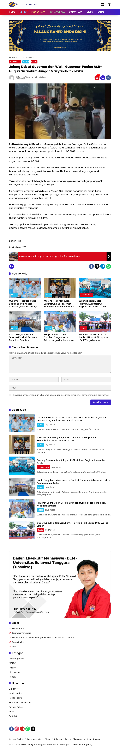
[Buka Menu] (102, 4)
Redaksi (13, 716)
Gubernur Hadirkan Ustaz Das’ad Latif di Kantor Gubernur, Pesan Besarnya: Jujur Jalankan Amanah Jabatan (23, 304)
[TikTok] (33, 728)
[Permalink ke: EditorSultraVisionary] (12, 77)
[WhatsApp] (108, 266)
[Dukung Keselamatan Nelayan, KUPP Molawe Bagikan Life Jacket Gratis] (95, 288)
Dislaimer (13, 688)
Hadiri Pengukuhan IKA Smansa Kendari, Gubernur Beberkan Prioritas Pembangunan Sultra (23, 337)
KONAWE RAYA (86, 294)
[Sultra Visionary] (23, 4)
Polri (14, 646)
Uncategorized (16, 658)
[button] (109, 4)
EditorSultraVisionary (24, 77)
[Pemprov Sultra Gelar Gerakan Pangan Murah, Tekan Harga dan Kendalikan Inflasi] (60, 321)
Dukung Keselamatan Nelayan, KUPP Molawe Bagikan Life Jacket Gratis (92, 304)
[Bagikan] (108, 77)
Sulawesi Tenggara (21, 633)
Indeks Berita (15, 693)
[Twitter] (97, 266)
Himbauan (14, 672)
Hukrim (83, 328)
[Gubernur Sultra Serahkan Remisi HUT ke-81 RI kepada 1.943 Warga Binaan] (95, 321)
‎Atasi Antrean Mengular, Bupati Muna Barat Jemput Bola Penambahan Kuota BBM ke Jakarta (60, 304)
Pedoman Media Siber (20, 702)
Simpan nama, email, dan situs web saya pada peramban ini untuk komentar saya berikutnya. (61, 395)
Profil (11, 711)
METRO (26, 62)
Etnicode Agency (83, 744)
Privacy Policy (16, 707)
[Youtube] (22, 728)
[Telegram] (102, 266)
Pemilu (34, 62)
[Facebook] (91, 266)
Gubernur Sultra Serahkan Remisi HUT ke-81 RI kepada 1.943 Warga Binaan (93, 337)
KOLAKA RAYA (15, 62)
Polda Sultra (18, 642)
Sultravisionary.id (26, 744)
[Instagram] (16, 728)
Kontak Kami (15, 697)
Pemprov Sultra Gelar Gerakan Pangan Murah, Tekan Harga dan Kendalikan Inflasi (59, 337)
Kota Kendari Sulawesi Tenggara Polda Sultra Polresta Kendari (43, 637)
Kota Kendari (18, 628)
